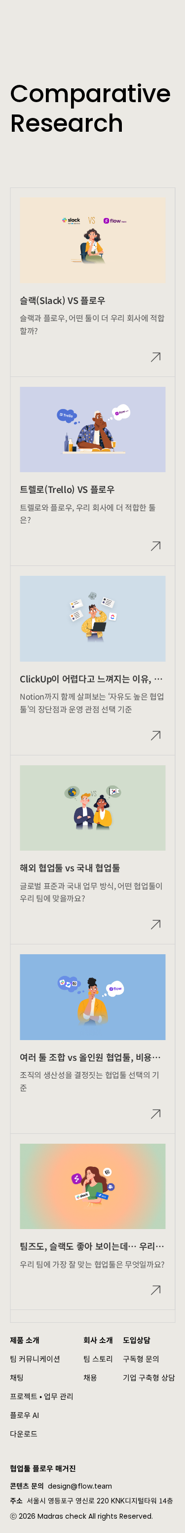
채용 (90, 1377)
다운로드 (23, 1433)
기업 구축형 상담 (149, 1377)
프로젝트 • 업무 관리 (42, 1396)
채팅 (17, 1377)
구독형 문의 (141, 1358)
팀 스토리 (98, 1358)
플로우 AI (24, 1415)
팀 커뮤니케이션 (35, 1358)
